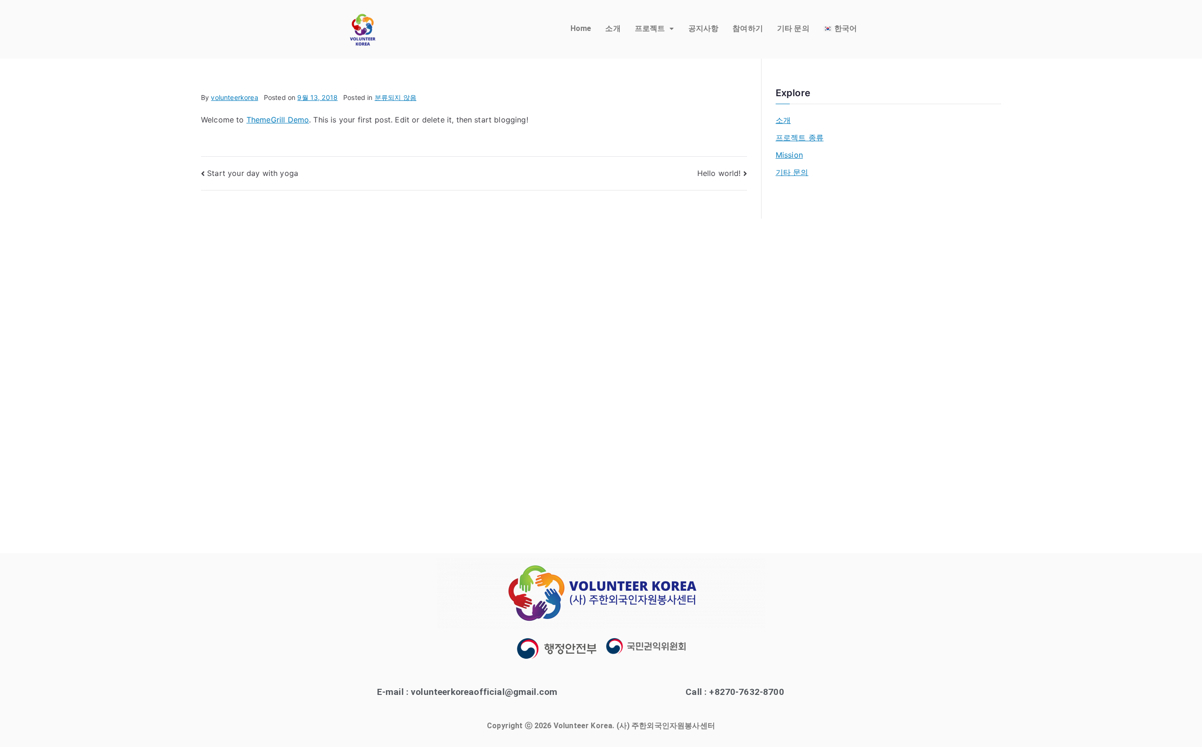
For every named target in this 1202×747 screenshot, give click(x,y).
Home (581, 28)
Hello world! (719, 173)
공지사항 (703, 28)
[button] (654, 28)
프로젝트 (650, 28)
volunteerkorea (234, 97)
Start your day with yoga (252, 173)
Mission (789, 155)
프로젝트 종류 (800, 137)
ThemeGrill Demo (278, 119)
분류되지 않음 (395, 97)
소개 (612, 28)
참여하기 (747, 28)
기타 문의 (793, 28)
